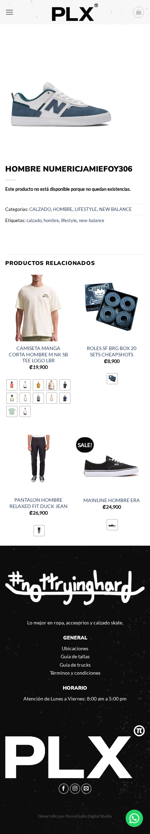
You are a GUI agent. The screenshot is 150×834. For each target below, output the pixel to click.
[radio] (12, 385)
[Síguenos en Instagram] (75, 788)
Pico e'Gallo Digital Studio (89, 816)
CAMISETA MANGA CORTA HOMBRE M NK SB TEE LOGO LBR (38, 354)
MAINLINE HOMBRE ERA (111, 500)
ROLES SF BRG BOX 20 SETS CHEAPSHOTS (111, 351)
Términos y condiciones (75, 673)
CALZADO (40, 209)
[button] (9, 12)
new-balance (91, 220)
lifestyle (69, 220)
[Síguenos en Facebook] (64, 788)
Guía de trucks (75, 665)
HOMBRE (63, 209)
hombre (51, 220)
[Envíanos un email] (86, 788)
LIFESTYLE (86, 209)
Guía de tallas (75, 656)
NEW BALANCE (115, 209)
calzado (34, 220)
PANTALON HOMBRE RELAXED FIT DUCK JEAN (38, 503)
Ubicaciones (75, 648)
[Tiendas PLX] (75, 12)
